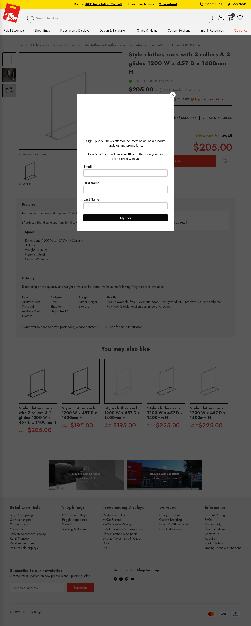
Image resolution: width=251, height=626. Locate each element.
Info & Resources (212, 30)
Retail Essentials (14, 30)
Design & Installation (112, 30)
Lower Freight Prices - (152, 4)
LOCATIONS (239, 4)
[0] (230, 19)
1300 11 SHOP (213, 4)
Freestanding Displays (74, 30)
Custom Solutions (179, 30)
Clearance (240, 30)
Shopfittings (42, 30)
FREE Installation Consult (103, 4)
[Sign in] (221, 19)
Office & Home (147, 30)
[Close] (173, 95)
